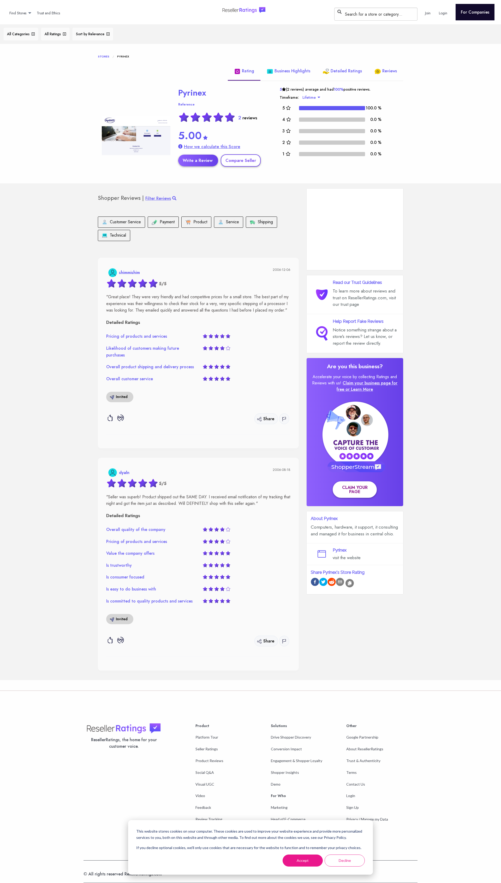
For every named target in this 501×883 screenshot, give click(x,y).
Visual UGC (204, 784)
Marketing (279, 807)
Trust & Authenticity (363, 760)
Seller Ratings (206, 749)
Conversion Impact (286, 749)
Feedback (203, 807)
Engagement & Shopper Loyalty (296, 760)
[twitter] (323, 583)
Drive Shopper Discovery (291, 737)
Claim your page (355, 489)
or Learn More (359, 389)
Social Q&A (204, 772)
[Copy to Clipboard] (349, 583)
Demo (276, 784)
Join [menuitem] (428, 13)
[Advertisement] (355, 229)
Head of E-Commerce (288, 819)
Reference (186, 104)
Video (200, 795)
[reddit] (331, 583)
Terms (351, 772)
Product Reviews (209, 760)
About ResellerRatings (364, 749)
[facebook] (315, 583)
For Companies (475, 12)
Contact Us (355, 784)
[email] (340, 583)
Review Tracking (208, 819)
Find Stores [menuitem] (17, 13)
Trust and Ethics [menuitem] (48, 13)
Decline (345, 860)
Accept (303, 860)
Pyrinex (192, 93)
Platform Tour (206, 737)
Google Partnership (362, 737)
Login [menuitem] (443, 13)
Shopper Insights (285, 772)
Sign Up (352, 807)
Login (350, 795)
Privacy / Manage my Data (367, 819)
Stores (103, 56)
